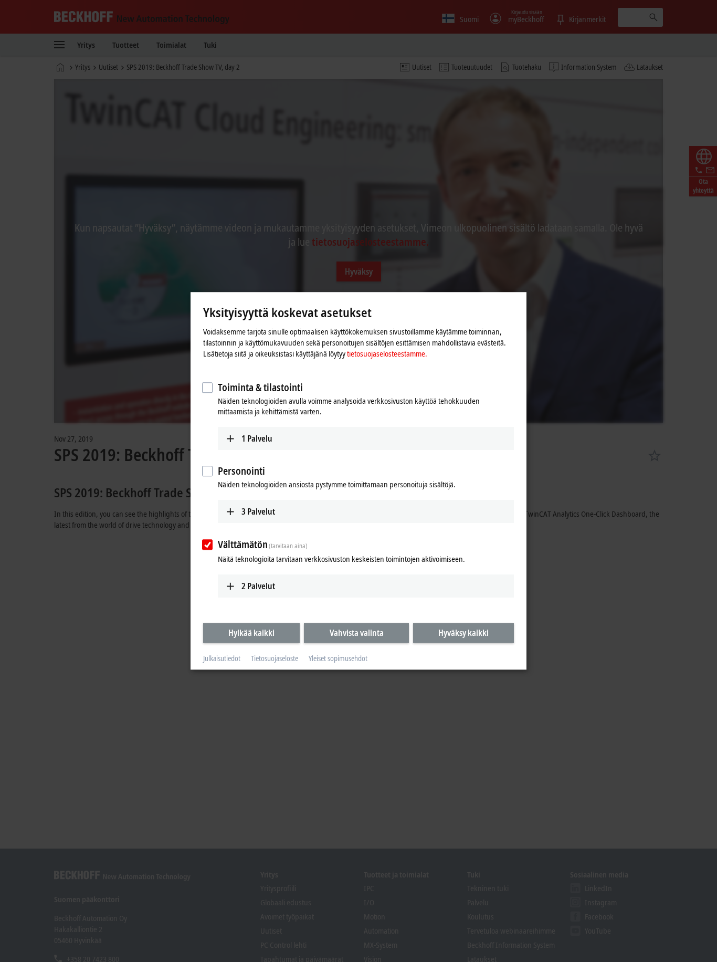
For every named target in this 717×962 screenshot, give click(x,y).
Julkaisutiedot (221, 658)
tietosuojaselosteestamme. (387, 353)
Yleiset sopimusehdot (338, 658)
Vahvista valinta (357, 633)
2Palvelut (258, 586)
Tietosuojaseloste (274, 658)
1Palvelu (256, 438)
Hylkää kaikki (251, 633)
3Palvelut (258, 511)
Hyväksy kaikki (463, 633)
